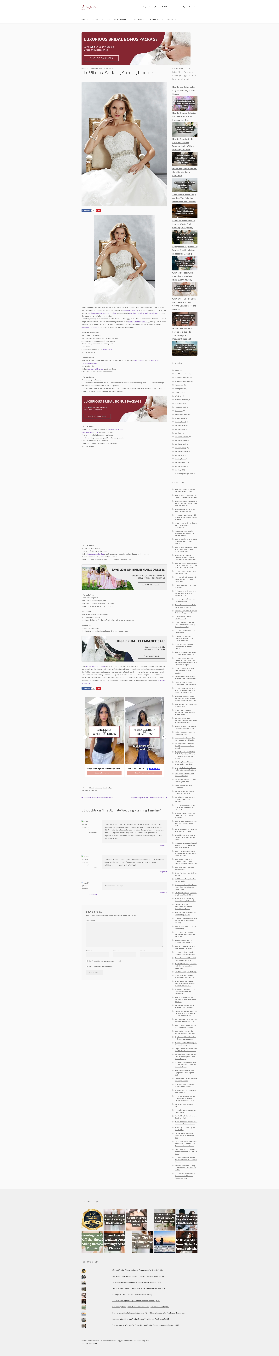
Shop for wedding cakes (90, 432)
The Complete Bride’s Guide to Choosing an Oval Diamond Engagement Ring (185, 1176)
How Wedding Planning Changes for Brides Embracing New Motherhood (185, 966)
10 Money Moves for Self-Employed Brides (183, 618)
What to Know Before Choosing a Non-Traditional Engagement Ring (186, 823)
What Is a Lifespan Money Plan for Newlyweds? (185, 868)
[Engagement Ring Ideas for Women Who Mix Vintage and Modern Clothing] (184, 263)
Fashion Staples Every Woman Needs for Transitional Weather (185, 677)
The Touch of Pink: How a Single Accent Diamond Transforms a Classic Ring (185, 579)
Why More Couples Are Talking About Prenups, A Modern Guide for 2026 (185, 1168)
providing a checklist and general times (143, 313)
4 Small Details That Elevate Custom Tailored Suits (184, 792)
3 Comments (108, 68)
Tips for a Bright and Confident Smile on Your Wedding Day (185, 1038)
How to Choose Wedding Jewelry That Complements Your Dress (185, 653)
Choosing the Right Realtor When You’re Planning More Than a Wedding (186, 920)
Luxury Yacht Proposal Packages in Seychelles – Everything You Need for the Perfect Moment (186, 1143)
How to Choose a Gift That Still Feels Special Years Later (185, 959)
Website (143, 951)
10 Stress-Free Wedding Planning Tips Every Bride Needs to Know (136, 1282)
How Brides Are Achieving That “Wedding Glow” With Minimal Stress (185, 837)
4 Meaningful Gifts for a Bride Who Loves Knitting (184, 775)
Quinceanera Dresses (182, 415)
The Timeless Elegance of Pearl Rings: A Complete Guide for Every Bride (185, 807)
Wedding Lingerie (180, 444)
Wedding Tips (181, 7)
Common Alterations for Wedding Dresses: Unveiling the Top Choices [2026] (140, 1319)
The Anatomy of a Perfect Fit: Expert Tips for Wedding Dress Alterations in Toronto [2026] (145, 1325)
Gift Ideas (178, 396)
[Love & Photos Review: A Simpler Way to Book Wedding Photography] (184, 237)
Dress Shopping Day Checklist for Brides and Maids (186, 705)
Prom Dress (178, 411)
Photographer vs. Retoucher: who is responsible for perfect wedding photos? (186, 593)
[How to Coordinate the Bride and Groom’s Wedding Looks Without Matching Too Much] (184, 159)
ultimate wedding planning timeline (102, 313)
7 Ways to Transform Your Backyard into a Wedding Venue (185, 683)
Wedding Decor (180, 426)
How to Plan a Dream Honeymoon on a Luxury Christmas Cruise (186, 1123)
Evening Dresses (180, 389)
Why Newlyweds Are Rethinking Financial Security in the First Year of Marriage (185, 1056)
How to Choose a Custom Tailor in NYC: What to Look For (185, 606)
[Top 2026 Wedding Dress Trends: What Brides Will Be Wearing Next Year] (164, 1219)
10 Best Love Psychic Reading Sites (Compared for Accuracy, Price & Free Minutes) (185, 624)
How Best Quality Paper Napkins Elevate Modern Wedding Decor (185, 727)
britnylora (93, 894)
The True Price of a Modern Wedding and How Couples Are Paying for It (185, 934)
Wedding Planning (95, 788)
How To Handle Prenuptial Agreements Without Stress (184, 941)
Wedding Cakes (180, 422)
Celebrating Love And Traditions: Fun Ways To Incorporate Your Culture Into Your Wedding (186, 1013)
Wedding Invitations (182, 437)
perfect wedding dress (96, 369)
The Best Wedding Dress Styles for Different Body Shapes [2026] (136, 1301)
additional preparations (90, 327)
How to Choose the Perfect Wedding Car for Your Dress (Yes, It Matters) (185, 999)
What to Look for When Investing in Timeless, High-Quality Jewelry (183, 276)
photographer (138, 360)
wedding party (108, 349)
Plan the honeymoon (89, 363)
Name (89, 951)
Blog (109, 19)
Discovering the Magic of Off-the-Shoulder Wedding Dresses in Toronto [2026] (141, 1307)
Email (116, 951)
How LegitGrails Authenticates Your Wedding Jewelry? (185, 914)
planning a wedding (130, 310)
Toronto (170, 19)
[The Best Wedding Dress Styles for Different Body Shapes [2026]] (186, 1242)
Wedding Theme (180, 459)
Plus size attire (180, 407)
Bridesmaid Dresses (181, 377)
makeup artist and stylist (94, 554)
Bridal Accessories (168, 7)
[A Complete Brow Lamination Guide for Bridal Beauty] (136, 1219)
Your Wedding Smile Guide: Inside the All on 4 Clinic (186, 1117)
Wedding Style (179, 455)
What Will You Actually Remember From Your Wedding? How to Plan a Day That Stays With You (186, 565)
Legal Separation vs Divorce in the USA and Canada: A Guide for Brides (186, 1152)
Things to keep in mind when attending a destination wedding (184, 670)
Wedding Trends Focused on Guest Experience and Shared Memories (184, 746)
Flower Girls (179, 392)
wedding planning (90, 790)
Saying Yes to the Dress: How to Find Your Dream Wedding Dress (185, 769)
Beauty (177, 370)
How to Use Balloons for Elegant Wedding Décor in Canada (184, 90)
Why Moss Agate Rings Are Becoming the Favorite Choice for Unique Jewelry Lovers (186, 720)
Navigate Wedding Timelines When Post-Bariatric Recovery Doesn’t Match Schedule (185, 983)
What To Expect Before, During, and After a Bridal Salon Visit (185, 1026)
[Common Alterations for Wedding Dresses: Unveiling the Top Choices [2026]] (114, 1242)
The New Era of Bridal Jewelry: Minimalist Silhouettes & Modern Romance (186, 1160)
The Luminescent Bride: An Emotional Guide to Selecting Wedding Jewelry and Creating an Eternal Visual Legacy (186, 661)
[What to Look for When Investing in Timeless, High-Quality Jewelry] (184, 289)
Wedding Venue (180, 466)
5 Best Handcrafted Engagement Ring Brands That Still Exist (185, 894)
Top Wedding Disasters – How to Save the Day (148, 797)
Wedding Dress (154, 7)
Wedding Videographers (185, 474)
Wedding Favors (180, 433)
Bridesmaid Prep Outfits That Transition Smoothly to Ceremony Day (185, 991)
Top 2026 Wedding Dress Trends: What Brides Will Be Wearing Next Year (138, 1288)
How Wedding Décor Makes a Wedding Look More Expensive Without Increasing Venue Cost (185, 698)
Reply (162, 845)
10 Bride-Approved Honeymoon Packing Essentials (185, 600)
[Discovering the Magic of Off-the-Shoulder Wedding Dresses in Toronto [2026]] (92, 1242)
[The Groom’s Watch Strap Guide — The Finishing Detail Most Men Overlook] (184, 211)
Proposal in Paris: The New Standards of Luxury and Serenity (184, 646)
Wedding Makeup (180, 448)
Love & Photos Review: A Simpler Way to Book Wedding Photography (183, 224)
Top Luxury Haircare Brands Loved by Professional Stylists (185, 953)
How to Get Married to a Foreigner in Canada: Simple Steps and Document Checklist (185, 557)
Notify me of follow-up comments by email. (104, 961)
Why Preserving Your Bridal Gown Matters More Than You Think (186, 1020)
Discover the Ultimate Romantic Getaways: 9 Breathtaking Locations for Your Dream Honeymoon (148, 1313)
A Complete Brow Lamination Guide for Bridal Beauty (184, 1085)
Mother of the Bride (181, 400)
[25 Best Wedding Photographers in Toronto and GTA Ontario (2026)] (92, 1219)
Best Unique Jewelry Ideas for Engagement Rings (185, 733)
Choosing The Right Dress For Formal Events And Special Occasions (185, 815)
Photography (179, 403)
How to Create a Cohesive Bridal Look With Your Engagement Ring (184, 116)
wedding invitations (115, 429)
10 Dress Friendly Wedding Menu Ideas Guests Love (185, 572)
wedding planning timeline (138, 321)
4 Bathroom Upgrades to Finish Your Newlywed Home (185, 780)
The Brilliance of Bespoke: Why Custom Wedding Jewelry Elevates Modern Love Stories (185, 1098)
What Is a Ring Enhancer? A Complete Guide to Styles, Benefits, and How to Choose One (186, 861)
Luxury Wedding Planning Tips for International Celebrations (185, 739)
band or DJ (155, 360)
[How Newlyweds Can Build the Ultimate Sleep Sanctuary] (184, 185)
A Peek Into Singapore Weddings (185, 972)
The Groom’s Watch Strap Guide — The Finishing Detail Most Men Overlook (184, 198)
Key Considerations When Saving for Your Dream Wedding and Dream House (186, 887)
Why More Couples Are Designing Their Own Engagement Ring (186, 612)
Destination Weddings (182, 381)
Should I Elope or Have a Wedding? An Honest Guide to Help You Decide (185, 712)
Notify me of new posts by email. (100, 966)
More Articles (139, 19)
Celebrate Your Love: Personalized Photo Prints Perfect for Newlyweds (183, 907)
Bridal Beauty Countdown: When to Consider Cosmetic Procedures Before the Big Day (186, 1065)
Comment (90, 921)
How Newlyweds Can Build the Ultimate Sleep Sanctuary (184, 172)
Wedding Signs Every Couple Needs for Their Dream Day (184, 1006)
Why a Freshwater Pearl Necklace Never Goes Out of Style (186, 830)
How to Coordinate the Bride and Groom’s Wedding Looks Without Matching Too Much (186, 503)
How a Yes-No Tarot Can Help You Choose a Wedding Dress (186, 1044)
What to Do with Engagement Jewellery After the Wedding (185, 947)
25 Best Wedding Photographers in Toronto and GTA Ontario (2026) (137, 1270)
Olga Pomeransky (97, 68)
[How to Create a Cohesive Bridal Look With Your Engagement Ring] (184, 129)
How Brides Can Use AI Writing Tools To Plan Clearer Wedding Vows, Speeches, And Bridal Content (185, 755)
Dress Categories (120, 19)
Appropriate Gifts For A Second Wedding (98, 797)
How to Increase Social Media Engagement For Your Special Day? (185, 1072)
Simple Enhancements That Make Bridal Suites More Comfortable (186, 1050)
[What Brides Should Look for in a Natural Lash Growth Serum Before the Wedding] (184, 319)
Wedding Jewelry (180, 440)
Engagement (179, 385)
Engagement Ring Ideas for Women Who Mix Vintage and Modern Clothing (184, 250)
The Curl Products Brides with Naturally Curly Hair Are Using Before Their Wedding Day (185, 690)
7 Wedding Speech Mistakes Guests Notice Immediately (184, 763)
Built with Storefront (89, 1343)
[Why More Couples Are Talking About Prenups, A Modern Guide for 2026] (186, 1219)
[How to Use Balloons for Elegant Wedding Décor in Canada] (184, 103)
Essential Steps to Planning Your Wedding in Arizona (186, 1080)
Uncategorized (180, 418)
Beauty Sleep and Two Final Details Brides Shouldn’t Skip (185, 976)
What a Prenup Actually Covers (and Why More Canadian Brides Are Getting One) (185, 853)
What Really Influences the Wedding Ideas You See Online (185, 1032)
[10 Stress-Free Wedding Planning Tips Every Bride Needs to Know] (114, 1219)
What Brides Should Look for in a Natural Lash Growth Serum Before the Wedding (186, 549)
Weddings (178, 470)
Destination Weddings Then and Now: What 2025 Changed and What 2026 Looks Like (186, 845)
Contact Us (192, 7)
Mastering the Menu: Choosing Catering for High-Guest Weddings (185, 799)
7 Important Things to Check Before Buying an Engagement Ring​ (185, 1136)
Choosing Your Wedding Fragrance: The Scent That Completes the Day (184, 638)
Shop (144, 7)
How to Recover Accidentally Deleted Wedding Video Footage (185, 900)
